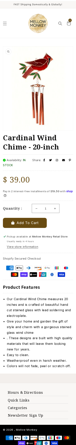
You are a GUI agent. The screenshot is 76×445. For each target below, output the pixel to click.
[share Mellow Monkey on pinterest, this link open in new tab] (70, 160)
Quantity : (12, 208)
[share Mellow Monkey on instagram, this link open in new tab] (57, 160)
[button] (5, 23)
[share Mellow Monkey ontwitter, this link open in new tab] (50, 160)
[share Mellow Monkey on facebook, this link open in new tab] (44, 160)
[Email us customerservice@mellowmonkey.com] (63, 160)
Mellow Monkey (26, 429)
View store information (22, 246)
